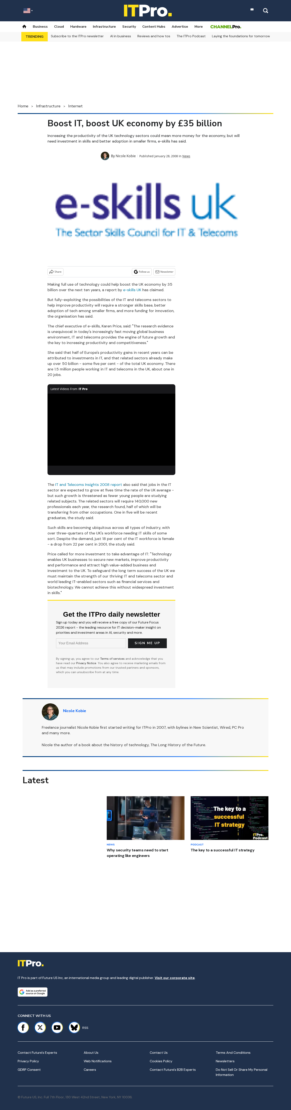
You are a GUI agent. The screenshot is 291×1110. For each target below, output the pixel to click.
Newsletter (166, 272)
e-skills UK (132, 289)
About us (91, 1052)
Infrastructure (104, 26)
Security (129, 26)
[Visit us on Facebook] (23, 1027)
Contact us (159, 1052)
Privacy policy (28, 1061)
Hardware (78, 26)
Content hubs (153, 26)
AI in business (120, 36)
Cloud (59, 26)
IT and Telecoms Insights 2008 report (88, 484)
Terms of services (112, 659)
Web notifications (98, 1061)
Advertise (180, 26)
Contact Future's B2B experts (173, 1069)
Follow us (144, 272)
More (198, 26)
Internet (75, 106)
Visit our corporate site (175, 978)
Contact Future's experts (37, 1052)
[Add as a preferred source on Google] (33, 992)
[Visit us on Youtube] (57, 1027)
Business (40, 26)
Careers (90, 1069)
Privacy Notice (86, 663)
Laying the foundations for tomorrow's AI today (249, 36)
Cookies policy (161, 1061)
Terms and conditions (233, 1052)
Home (23, 106)
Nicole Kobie (126, 156)
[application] (111, 430)
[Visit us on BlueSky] (72, 1027)
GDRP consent (29, 1069)
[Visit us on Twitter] (40, 1027)
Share (58, 272)
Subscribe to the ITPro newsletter (77, 36)
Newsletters (225, 1061)
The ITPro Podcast (191, 36)
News (186, 156)
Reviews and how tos (153, 36)
